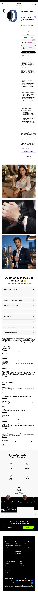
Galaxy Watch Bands (18, 551)
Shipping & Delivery (8, 570)
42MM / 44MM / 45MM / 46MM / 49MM (28, 34)
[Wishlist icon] (33, 4)
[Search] (2, 6)
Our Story (26, 543)
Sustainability (27, 547)
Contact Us (7, 563)
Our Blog (26, 545)
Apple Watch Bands (18, 545)
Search (21, 563)
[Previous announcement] (2, 1)
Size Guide (6, 572)
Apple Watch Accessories (17, 547)
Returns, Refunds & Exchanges (10, 568)
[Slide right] (36, 514)
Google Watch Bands (18, 549)
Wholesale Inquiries (22, 568)
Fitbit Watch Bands (18, 553)
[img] (4, 350)
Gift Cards (16, 556)
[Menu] (2, 3)
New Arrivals (16, 543)
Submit (28, 527)
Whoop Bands (17, 555)
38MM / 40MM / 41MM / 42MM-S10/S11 (28, 31)
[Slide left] (34, 514)
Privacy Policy (22, 565)
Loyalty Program (27, 548)
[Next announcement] (36, 1)
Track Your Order (7, 574)
